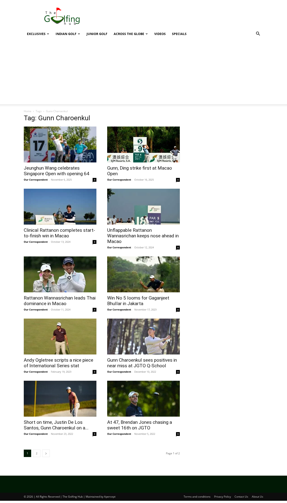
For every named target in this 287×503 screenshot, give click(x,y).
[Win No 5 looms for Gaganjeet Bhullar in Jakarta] (143, 274)
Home (27, 111)
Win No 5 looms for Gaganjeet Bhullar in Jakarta (138, 300)
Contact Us (241, 497)
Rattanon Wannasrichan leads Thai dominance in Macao (60, 300)
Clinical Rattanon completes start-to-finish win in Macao (59, 232)
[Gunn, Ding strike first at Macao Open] (143, 144)
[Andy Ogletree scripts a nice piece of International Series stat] (60, 336)
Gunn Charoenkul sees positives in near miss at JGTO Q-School (142, 362)
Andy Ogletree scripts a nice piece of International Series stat (58, 362)
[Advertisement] (181, 16)
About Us (257, 497)
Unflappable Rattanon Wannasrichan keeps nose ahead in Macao (143, 235)
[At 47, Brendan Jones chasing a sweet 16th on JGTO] (143, 399)
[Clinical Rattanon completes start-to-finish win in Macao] (60, 207)
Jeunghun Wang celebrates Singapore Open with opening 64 (56, 170)
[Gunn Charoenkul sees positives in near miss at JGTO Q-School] (143, 336)
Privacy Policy (222, 497)
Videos (160, 34)
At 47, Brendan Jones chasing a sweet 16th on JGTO (139, 425)
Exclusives (36, 34)
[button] (257, 34)
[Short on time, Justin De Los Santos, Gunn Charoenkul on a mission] (60, 399)
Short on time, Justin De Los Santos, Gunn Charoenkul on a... (56, 425)
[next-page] (46, 453)
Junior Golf (97, 34)
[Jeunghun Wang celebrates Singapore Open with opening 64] (60, 144)
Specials (179, 34)
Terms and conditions (197, 497)
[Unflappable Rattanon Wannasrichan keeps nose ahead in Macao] (143, 207)
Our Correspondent (36, 179)
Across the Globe (129, 34)
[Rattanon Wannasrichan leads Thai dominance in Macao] (60, 274)
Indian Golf (66, 34)
